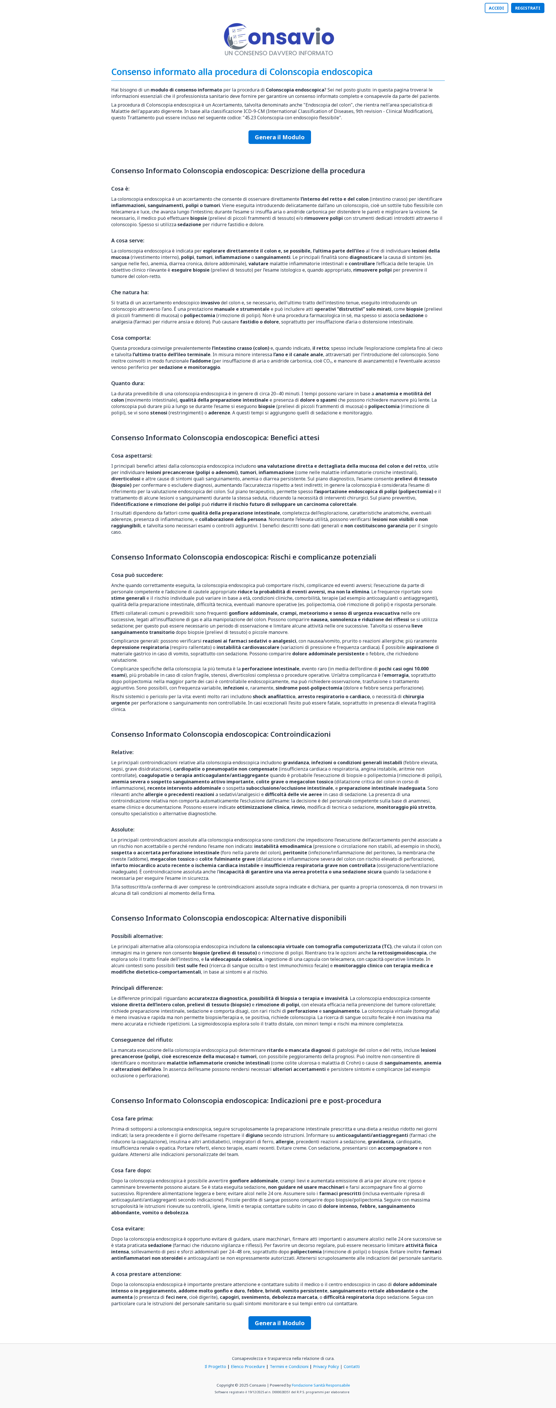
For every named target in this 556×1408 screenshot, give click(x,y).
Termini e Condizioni (289, 1366)
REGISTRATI (527, 8)
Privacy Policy (326, 1366)
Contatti (352, 1366)
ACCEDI (496, 8)
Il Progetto (215, 1366)
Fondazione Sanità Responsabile (321, 1385)
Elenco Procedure (248, 1366)
